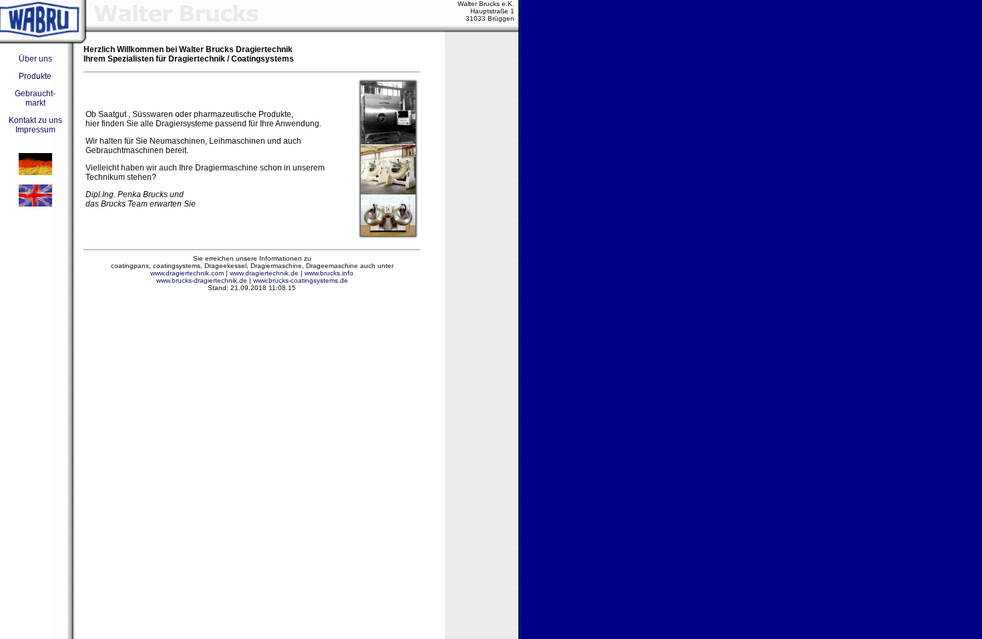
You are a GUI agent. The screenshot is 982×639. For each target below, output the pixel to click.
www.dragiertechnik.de (264, 273)
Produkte (35, 76)
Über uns (35, 58)
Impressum (35, 129)
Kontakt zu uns (35, 120)
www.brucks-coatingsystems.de (300, 280)
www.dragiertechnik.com (187, 273)
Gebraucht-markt (35, 98)
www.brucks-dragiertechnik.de (201, 280)
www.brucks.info (329, 273)
